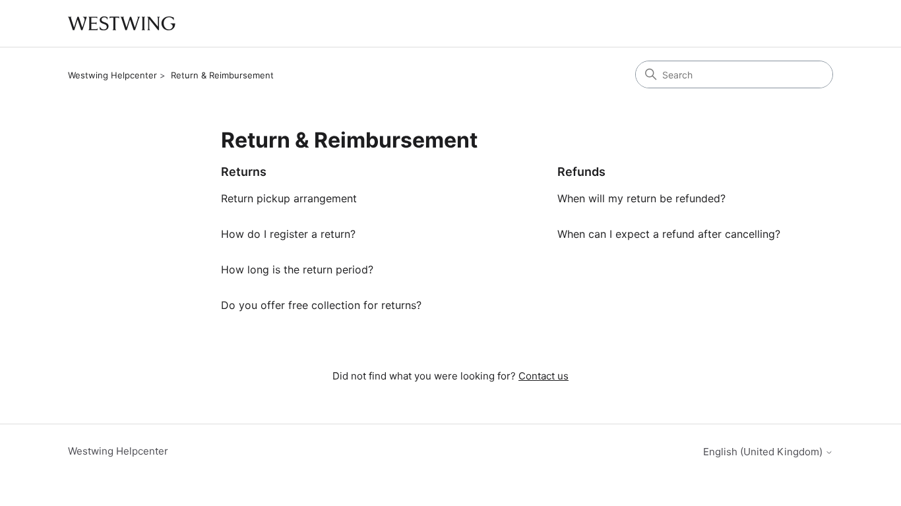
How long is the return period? (297, 269)
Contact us (543, 376)
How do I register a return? (288, 233)
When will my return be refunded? (641, 198)
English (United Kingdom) (764, 451)
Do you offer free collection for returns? (321, 305)
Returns (243, 172)
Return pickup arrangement (289, 198)
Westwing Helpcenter (112, 75)
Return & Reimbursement (222, 75)
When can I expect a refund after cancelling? (668, 233)
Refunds (581, 172)
